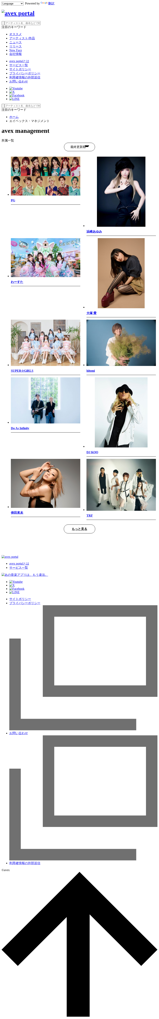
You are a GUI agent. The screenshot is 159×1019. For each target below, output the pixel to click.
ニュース (15, 42)
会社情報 (15, 54)
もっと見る (79, 529)
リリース (15, 46)
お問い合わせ (18, 81)
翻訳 (51, 3)
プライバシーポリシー (24, 73)
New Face (15, 50)
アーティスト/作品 (22, 38)
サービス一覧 (18, 65)
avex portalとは (19, 61)
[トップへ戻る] (79, 1015)
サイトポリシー (20, 69)
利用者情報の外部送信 (24, 77)
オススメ (15, 34)
